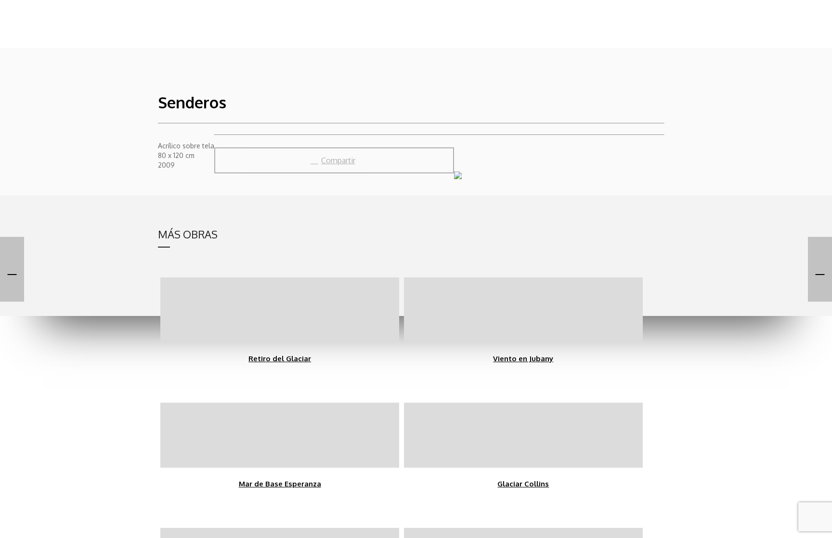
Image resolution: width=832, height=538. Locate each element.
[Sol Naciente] (12, 269)
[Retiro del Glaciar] (820, 269)
